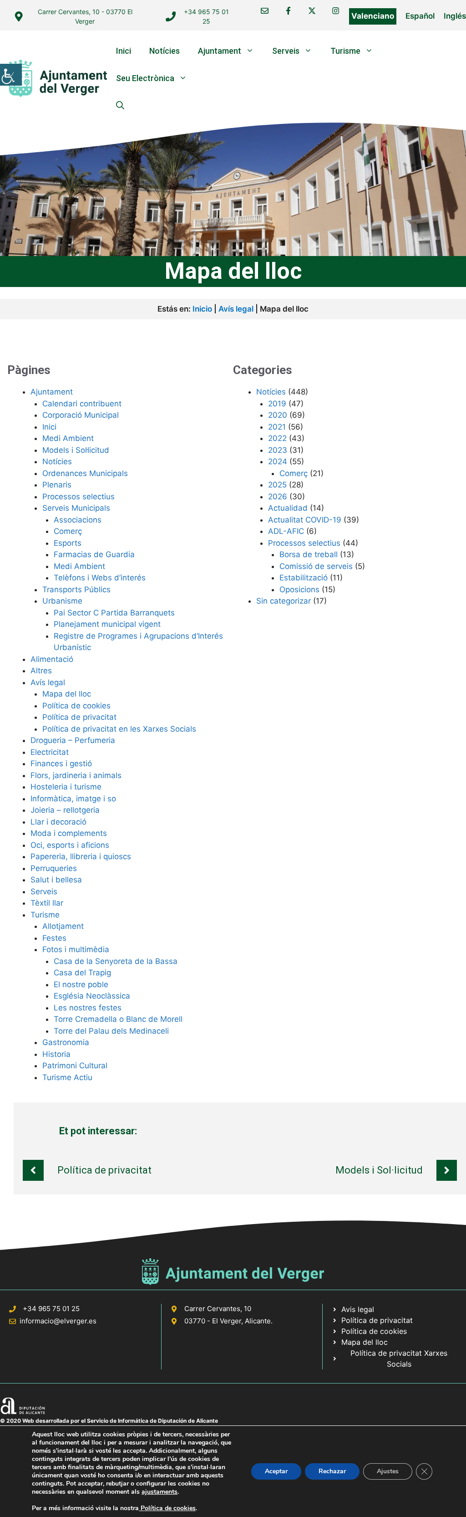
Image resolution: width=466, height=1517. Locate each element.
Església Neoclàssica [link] (92, 995)
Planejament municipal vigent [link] (107, 624)
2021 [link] (277, 426)
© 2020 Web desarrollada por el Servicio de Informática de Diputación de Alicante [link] (109, 1420)
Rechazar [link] (332, 1471)
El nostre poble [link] (81, 984)
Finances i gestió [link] (61, 763)
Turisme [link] (345, 51)
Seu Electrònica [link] (145, 78)
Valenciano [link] (372, 15)
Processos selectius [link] (78, 496)
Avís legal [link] (235, 308)
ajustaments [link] (159, 1492)
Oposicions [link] (299, 589)
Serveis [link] (285, 51)
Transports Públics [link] (76, 589)
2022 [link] (277, 438)
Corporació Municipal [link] (80, 415)
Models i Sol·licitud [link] (75, 450)
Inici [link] (123, 51)
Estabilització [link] (303, 577)
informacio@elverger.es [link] (58, 1321)
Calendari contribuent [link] (82, 403)
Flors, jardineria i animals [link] (76, 775)
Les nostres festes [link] (88, 1007)
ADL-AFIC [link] (286, 531)
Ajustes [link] (388, 1471)
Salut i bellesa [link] (56, 879)
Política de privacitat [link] (79, 717)
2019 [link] (277, 403)
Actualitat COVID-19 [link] (304, 519)
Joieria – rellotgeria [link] (65, 810)
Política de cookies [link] (76, 705)
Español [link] (420, 15)
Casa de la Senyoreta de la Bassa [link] (115, 961)
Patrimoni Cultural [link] (74, 1065)
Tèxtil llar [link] (46, 902)
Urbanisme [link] (62, 600)
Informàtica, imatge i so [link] (73, 798)
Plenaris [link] (56, 484)
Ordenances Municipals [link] (85, 473)
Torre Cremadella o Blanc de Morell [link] (118, 1019)
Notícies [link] (164, 51)
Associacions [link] (77, 519)
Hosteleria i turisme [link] (65, 786)
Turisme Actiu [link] (67, 1077)
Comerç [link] (68, 531)
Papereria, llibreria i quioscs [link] (80, 856)
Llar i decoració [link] (58, 821)
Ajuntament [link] (219, 51)
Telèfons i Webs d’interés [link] (100, 577)
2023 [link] (277, 450)
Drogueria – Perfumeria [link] (72, 740)
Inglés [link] (455, 15)
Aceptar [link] (276, 1471)
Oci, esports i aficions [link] (69, 845)
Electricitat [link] (49, 752)
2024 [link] (277, 461)
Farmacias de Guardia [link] (94, 554)
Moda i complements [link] (68, 833)
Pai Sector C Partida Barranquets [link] (114, 612)
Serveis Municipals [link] (76, 507)
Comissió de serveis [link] (316, 566)
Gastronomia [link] (65, 1042)
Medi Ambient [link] (68, 438)
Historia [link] (56, 1054)
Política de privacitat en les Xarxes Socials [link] (119, 728)
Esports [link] (67, 543)
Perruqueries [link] (53, 868)
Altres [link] (41, 670)
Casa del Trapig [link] (82, 972)
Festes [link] (54, 938)
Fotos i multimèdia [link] (75, 949)
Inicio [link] (202, 308)
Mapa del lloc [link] (66, 693)
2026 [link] (277, 496)
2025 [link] (277, 484)
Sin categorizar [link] (283, 600)
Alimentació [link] (51, 659)
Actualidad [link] (288, 507)
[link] (11, 75)
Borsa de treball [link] (308, 554)
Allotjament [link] (63, 926)
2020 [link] (277, 415)
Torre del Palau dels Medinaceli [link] (111, 1030)
